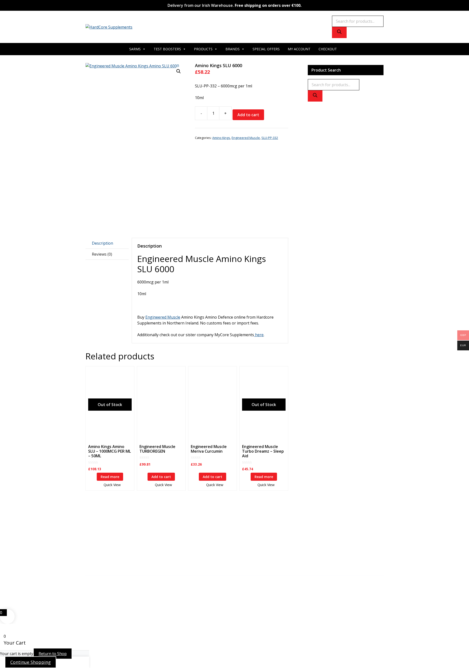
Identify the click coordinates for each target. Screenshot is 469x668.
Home (289, 525)
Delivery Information (204, 549)
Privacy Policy (197, 543)
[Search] (339, 32)
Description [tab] (102, 243)
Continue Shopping (30, 662)
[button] (178, 71)
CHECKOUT (328, 49)
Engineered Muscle (246, 138)
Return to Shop (53, 653)
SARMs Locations (300, 537)
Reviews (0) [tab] (102, 254)
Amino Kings (221, 138)
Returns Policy (198, 554)
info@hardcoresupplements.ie (113, 525)
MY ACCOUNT (299, 49)
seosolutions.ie (253, 586)
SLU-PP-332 (269, 138)
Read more (110, 476)
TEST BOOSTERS (167, 49)
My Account (195, 531)
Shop (189, 525)
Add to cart (248, 114)
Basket (191, 537)
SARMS (135, 49)
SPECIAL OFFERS (266, 49)
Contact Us (294, 531)
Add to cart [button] (161, 476)
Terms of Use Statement (207, 560)
